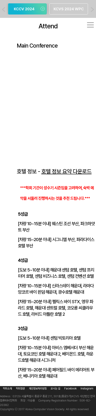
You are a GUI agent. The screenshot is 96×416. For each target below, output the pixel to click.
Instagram (87, 388)
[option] (27, 9)
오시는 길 (55, 388)
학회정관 (20, 388)
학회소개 (7, 388)
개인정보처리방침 (38, 388)
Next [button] (92, 9)
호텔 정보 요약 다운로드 (66, 171)
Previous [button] (3, 9)
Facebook (70, 388)
